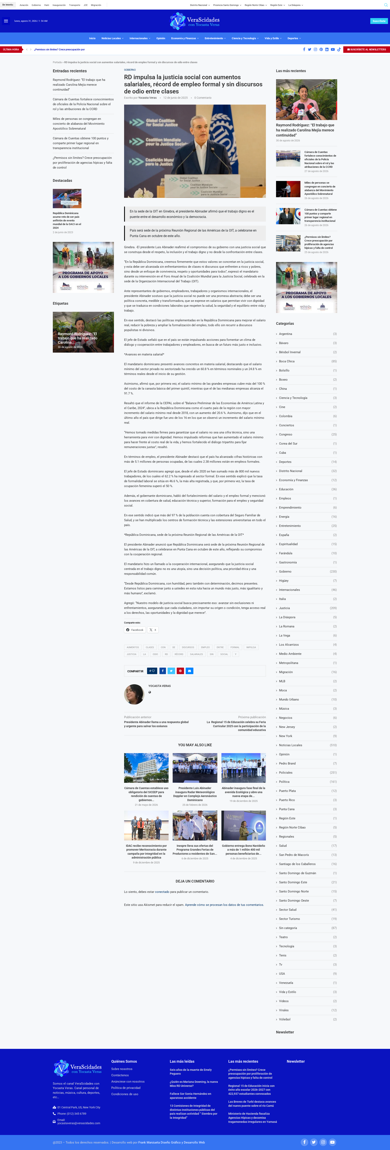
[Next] (30, 49)
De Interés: (7, 4)
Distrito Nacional (198, 5)
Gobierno (36, 5)
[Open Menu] (6, 21)
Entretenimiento (214, 38)
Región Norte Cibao (254, 5)
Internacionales (139, 38)
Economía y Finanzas (183, 38)
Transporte (74, 5)
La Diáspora (294, 5)
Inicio (92, 38)
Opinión (160, 38)
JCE (86, 5)
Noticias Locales (111, 38)
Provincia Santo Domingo (226, 5)
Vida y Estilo (272, 38)
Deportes (293, 38)
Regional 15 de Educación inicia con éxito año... (60, 49)
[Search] (386, 5)
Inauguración (59, 5)
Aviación (24, 5)
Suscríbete (379, 21)
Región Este (276, 5)
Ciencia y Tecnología (244, 38)
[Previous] (26, 49)
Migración (96, 5)
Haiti (46, 5)
